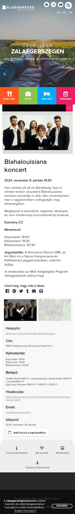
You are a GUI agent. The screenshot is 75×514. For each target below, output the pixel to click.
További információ (24, 511)
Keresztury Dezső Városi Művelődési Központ (30, 333)
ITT (20, 222)
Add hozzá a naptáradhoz (29, 432)
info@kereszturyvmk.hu (18, 412)
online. (9, 264)
